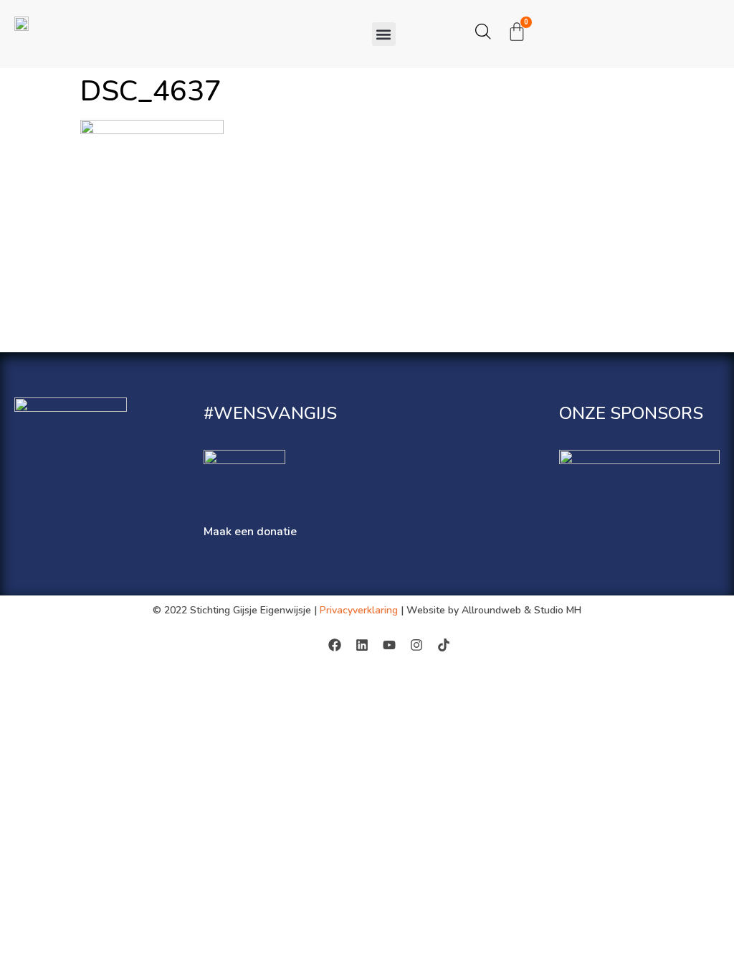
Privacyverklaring (359, 610)
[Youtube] (389, 645)
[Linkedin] (362, 645)
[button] (384, 34)
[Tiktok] (444, 645)
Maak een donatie (250, 532)
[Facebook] (335, 645)
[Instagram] (416, 645)
